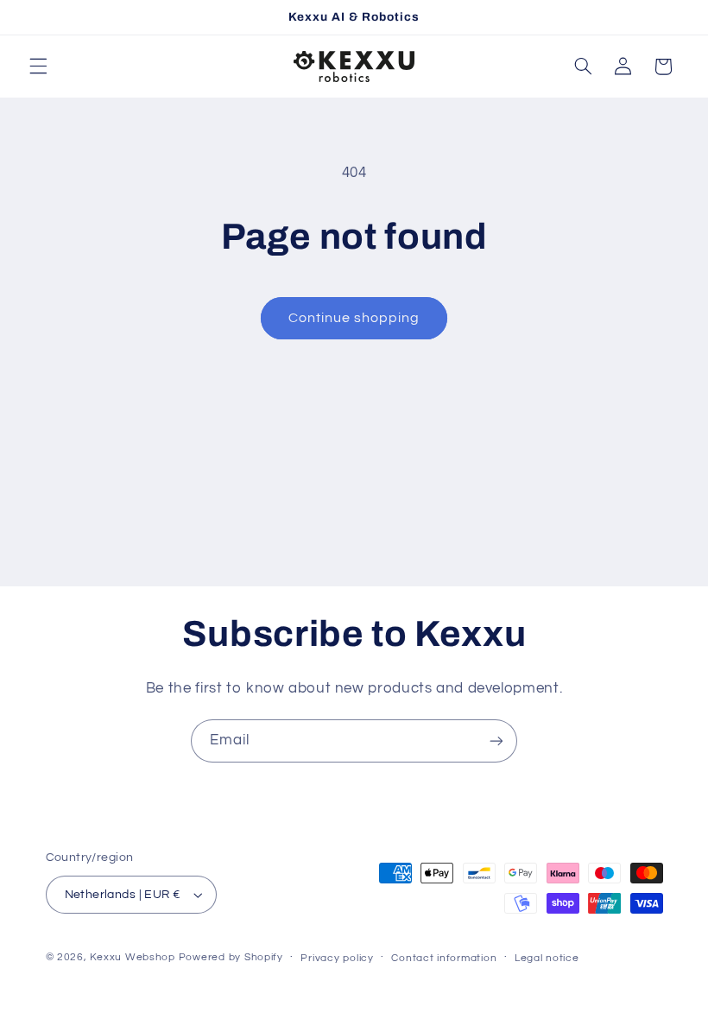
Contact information (443, 958)
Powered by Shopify (231, 957)
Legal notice (547, 958)
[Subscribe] (496, 740)
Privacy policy (336, 958)
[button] (38, 66)
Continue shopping (354, 318)
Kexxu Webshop (132, 957)
